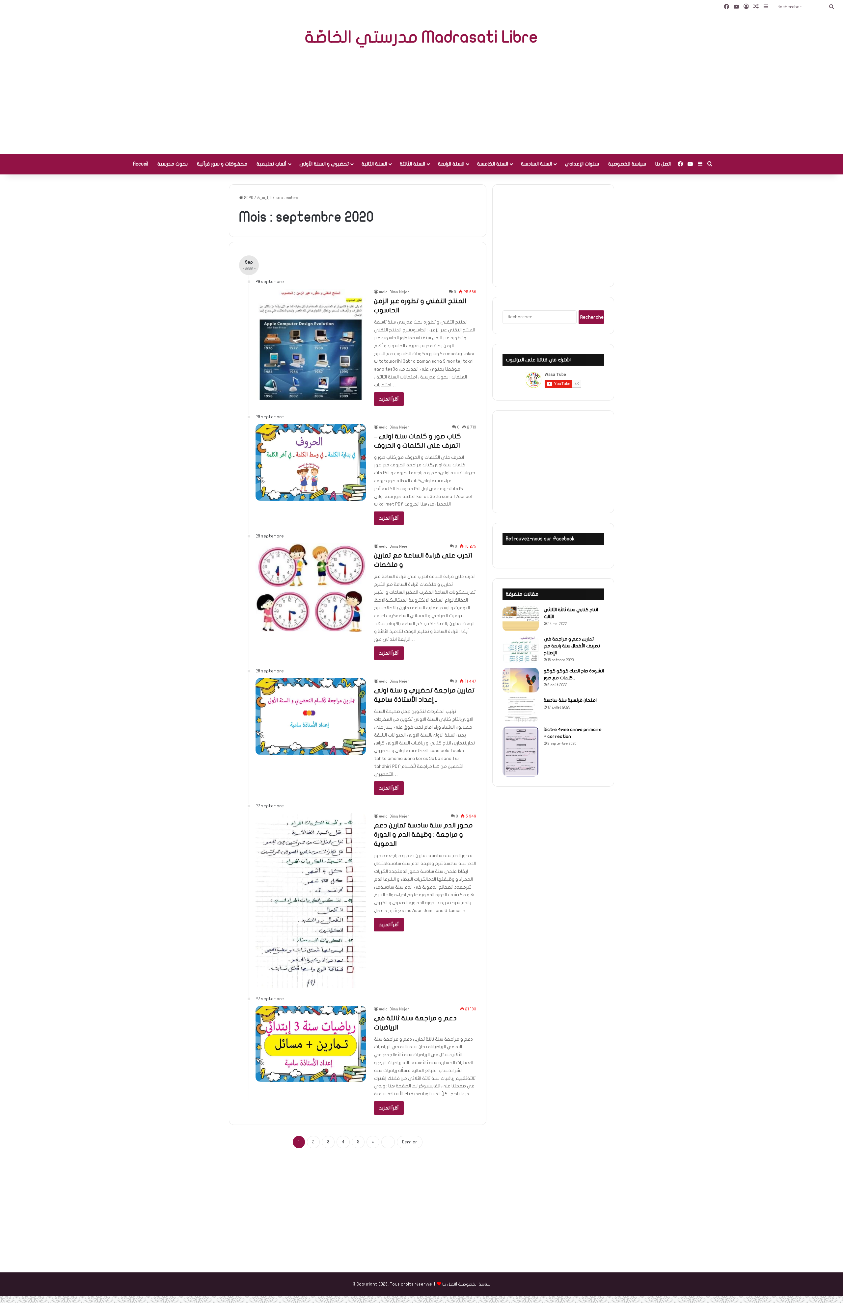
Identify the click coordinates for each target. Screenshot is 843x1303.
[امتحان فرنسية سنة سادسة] (521, 709)
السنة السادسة (536, 164)
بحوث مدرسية (172, 164)
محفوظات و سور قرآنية (222, 164)
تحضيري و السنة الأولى (324, 164)
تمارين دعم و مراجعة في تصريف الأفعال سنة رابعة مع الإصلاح (572, 646)
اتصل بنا (663, 164)
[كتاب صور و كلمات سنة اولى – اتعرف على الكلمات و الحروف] (311, 462)
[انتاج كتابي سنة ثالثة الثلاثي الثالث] (521, 619)
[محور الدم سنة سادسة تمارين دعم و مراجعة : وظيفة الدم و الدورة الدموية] (311, 900)
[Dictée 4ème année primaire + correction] (521, 751)
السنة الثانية (374, 164)
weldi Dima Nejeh (394, 292)
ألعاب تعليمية (271, 164)
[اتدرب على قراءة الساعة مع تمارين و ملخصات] (311, 587)
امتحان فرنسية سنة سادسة (570, 700)
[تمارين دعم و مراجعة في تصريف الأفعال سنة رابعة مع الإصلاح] (521, 649)
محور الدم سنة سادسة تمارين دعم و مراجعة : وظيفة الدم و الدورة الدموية (423, 834)
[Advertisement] (421, 101)
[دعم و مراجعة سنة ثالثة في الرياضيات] (311, 1044)
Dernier (409, 1142)
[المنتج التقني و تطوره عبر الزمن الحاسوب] (311, 344)
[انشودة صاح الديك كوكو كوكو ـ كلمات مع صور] (521, 680)
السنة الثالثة (412, 164)
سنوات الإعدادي (582, 164)
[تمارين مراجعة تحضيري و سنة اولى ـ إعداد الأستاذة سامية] (311, 716)
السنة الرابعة (451, 164)
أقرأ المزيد (389, 399)
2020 (248, 197)
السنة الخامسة (492, 164)
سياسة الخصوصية (627, 164)
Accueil (140, 164)
